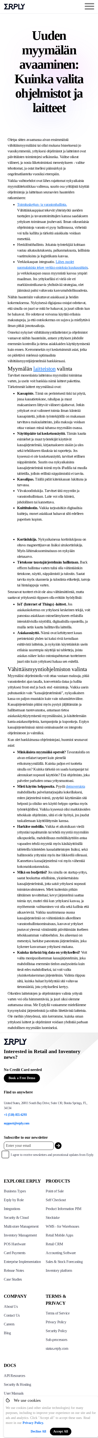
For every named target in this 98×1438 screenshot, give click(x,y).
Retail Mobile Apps (59, 1235)
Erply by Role (14, 1200)
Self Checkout (56, 1200)
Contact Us (12, 1315)
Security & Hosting (17, 1384)
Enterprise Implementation (22, 1262)
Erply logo (14, 7)
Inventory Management (20, 1235)
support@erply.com (16, 1123)
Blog (7, 1333)
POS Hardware (15, 1244)
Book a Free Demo (22, 1078)
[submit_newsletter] (58, 1145)
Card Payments (14, 1253)
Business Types (15, 1191)
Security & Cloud (16, 1218)
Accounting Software (61, 1253)
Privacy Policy (56, 1322)
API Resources (14, 1376)
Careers (9, 1324)
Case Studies (13, 1279)
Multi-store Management (21, 1226)
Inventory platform (59, 1270)
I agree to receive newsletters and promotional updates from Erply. (52, 1155)
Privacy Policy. (33, 1423)
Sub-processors (56, 1340)
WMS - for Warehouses (62, 1226)
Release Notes (14, 1270)
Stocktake (52, 1218)
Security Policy (56, 1331)
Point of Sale (55, 1191)
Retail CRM (54, 1244)
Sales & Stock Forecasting (64, 1262)
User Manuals (14, 1393)
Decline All (38, 1431)
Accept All (60, 1431)
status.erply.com (57, 1348)
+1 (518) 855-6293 (15, 1115)
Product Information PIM (63, 1209)
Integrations (12, 1209)
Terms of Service (57, 1313)
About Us (11, 1306)
